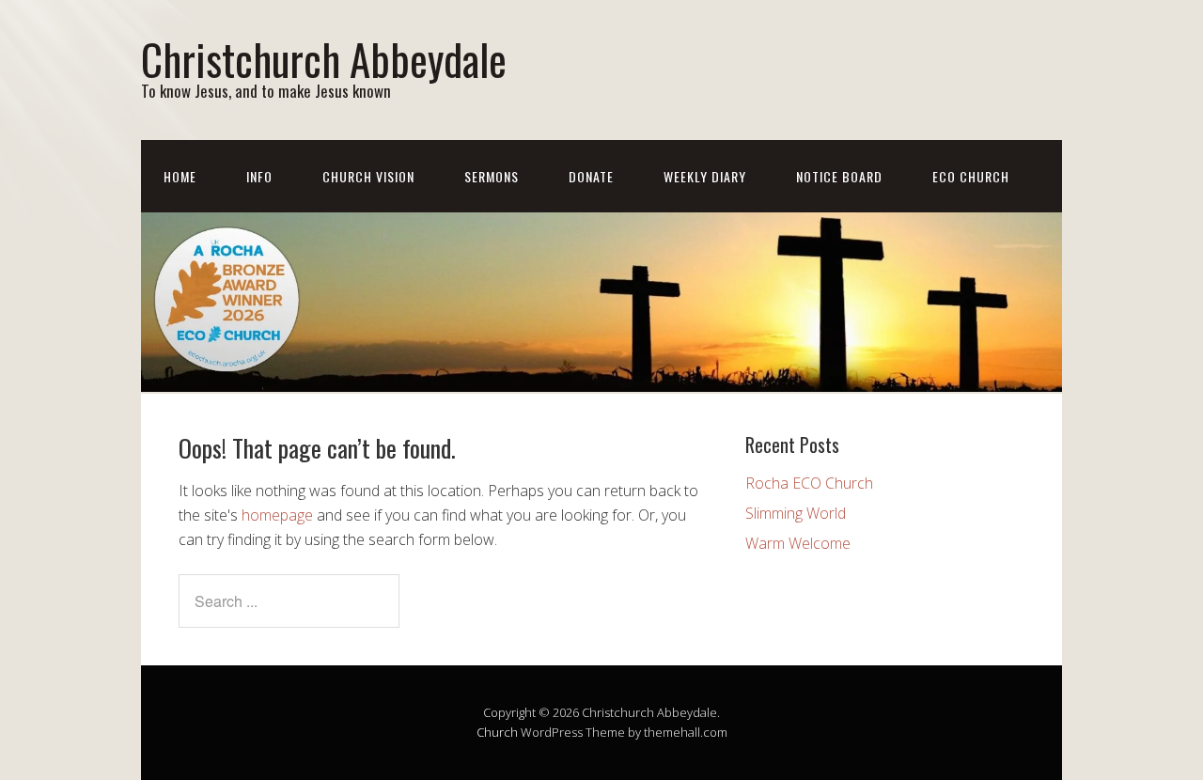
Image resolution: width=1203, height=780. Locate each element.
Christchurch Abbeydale (324, 58)
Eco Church (970, 176)
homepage (277, 515)
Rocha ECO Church (809, 483)
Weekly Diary (705, 176)
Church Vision (368, 176)
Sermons (491, 176)
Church (497, 732)
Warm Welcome (798, 543)
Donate (591, 176)
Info (259, 176)
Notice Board (839, 176)
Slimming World (795, 513)
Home (180, 176)
